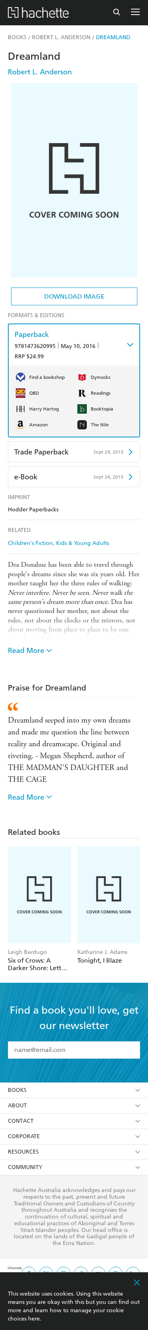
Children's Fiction (30, 543)
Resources (23, 1151)
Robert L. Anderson (40, 71)
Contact (21, 1121)
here (34, 1318)
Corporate (24, 1136)
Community (25, 1167)
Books (17, 1090)
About (17, 1105)
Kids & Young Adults (82, 543)
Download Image (74, 296)
